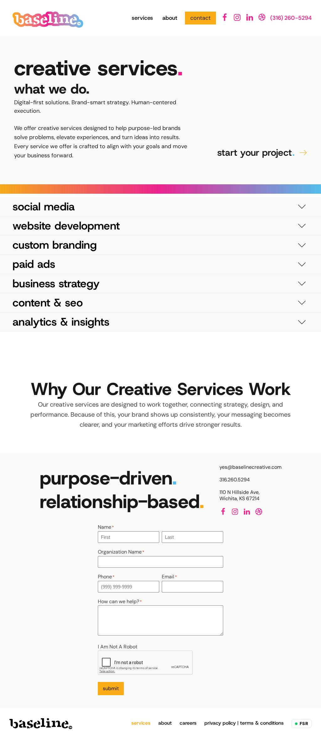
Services (142, 18)
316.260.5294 (234, 480)
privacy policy (220, 723)
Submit (111, 688)
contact (200, 18)
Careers (188, 723)
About (169, 18)
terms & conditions (262, 723)
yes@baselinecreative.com (250, 467)
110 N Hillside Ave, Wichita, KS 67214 (239, 495)
